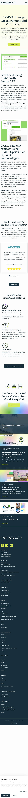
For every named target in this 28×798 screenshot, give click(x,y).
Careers (2, 662)
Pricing (2, 651)
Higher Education (5, 603)
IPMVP (6, 85)
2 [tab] (11, 276)
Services (3, 704)
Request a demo (14, 405)
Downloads (3, 681)
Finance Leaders (4, 595)
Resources (3, 675)
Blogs (2, 678)
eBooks (2, 683)
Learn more (14, 284)
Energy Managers (5, 590)
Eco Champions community (7, 686)
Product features (4, 694)
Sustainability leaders (5, 593)
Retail (2, 622)
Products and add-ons (6, 632)
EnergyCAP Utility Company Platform (9, 648)
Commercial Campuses (6, 606)
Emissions (3, 640)
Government (3, 608)
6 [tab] (18, 276)
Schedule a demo (14, 44)
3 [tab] (13, 276)
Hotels (2, 624)
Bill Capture (3, 643)
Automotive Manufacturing (7, 619)
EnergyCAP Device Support (7, 707)
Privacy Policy (14, 723)
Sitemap (2, 712)
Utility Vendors (4, 614)
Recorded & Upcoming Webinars (8, 691)
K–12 (2, 611)
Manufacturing (4, 627)
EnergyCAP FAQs (5, 668)
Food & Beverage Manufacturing (8, 616)
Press (2, 689)
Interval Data (3, 637)
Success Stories (4, 656)
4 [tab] (15, 276)
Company (3, 660)
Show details (22, 791)
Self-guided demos (5, 697)
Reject (15, 795)
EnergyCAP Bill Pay (5, 645)
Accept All (5, 795)
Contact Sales (4, 665)
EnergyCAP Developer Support (8, 710)
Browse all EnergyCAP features (14, 366)
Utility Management (5, 635)
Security (2, 670)
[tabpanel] (14, 258)
